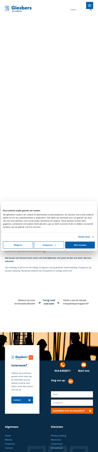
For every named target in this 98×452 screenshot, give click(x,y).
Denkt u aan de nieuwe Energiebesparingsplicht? (76, 302)
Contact (17, 400)
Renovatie (56, 439)
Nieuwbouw (57, 447)
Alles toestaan (80, 245)
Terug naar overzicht (49, 302)
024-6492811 (62, 370)
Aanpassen (48, 245)
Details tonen (84, 237)
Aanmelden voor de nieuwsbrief (68, 410)
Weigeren (18, 245)
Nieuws (8, 439)
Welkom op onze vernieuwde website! (24, 302)
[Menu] (89, 5)
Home (8, 435)
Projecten (10, 443)
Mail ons (83, 370)
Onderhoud (56, 443)
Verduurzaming (58, 435)
